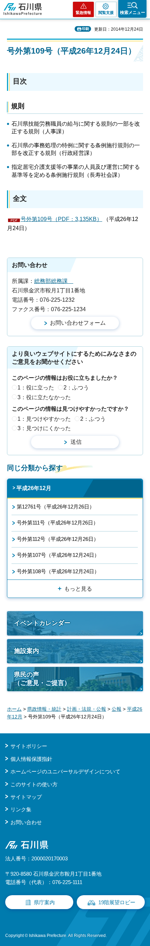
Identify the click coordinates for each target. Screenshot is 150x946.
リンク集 (20, 809)
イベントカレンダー (42, 623)
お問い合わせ (26, 822)
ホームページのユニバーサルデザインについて (65, 771)
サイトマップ (26, 797)
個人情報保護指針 (31, 759)
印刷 (85, 29)
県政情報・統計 (44, 709)
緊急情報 (83, 12)
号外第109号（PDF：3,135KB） (61, 219)
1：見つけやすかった (44, 419)
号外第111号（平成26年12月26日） (57, 523)
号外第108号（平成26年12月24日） (58, 571)
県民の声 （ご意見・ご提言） (42, 678)
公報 (116, 709)
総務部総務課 (53, 281)
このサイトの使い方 (34, 784)
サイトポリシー (28, 746)
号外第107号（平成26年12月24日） (58, 555)
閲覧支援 (106, 12)
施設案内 (26, 650)
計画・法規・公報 (86, 709)
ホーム (14, 709)
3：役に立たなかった (44, 397)
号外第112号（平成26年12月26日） (58, 539)
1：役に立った (35, 388)
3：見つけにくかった (44, 428)
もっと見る (78, 589)
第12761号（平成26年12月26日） (56, 507)
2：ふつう (76, 388)
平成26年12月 (33, 488)
